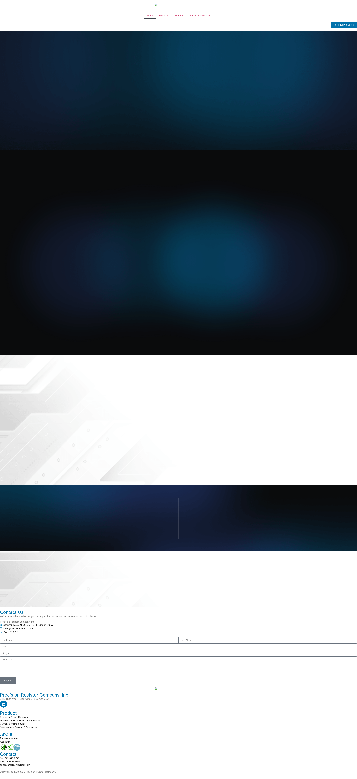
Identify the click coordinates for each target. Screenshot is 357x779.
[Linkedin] (3, 704)
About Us (163, 15)
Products (178, 15)
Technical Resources (199, 15)
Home (150, 15)
